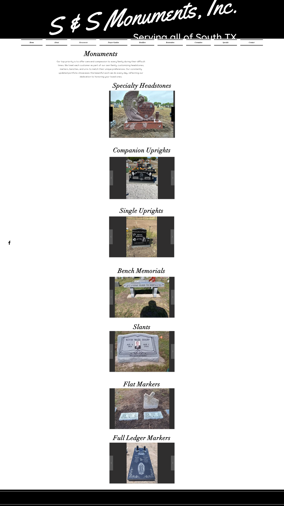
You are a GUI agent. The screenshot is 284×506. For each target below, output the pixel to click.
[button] (142, 114)
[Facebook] (9, 242)
